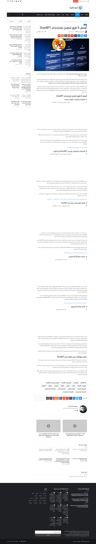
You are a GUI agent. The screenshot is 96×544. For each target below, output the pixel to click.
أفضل (33, 493)
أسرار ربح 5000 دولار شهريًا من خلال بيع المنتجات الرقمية (15, 85)
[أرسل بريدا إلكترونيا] (76, 31)
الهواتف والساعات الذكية (50, 14)
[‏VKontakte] (65, 35)
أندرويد (36, 495)
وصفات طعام (61, 388)
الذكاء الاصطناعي (43, 498)
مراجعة (45, 502)
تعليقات (11, 21)
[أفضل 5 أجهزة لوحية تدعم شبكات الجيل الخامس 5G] (79, 452)
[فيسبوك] (85, 35)
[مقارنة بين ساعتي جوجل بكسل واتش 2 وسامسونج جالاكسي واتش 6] (52, 522)
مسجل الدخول (78, 476)
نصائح (49, 385)
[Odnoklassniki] (62, 35)
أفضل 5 (75, 382)
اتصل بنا (8, 541)
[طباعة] (47, 398)
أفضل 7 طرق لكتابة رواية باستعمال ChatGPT (77, 147)
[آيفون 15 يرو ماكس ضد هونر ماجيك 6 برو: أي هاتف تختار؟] (26, 97)
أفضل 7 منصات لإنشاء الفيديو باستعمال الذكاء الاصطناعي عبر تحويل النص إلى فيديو (16, 36)
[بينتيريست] (72, 35)
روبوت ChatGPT (81, 385)
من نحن (12, 541)
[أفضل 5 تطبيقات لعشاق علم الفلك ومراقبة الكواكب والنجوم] (27, 55)
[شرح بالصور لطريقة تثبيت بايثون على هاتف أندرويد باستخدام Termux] (27, 47)
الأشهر (28, 21)
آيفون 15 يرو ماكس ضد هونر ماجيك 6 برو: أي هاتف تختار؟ (26, 103)
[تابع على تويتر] (77, 31)
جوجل (32, 498)
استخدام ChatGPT (66, 382)
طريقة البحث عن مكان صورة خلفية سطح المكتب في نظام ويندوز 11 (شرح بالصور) (16, 28)
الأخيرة (20, 21)
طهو (62, 385)
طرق (68, 385)
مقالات (77, 14)
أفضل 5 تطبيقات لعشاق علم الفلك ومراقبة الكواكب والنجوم (16, 54)
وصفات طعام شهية (50, 388)
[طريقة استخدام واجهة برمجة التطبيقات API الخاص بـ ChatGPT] (44, 452)
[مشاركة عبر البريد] (50, 398)
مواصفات (35, 502)
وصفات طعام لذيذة (67, 391)
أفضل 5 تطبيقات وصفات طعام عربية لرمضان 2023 (76, 252)
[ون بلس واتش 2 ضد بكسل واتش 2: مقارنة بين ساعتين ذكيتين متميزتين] (59, 521)
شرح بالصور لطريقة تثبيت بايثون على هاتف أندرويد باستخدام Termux (15, 46)
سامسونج (44, 500)
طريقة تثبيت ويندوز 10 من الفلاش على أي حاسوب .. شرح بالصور (15, 61)
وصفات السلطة (81, 388)
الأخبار (82, 14)
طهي (55, 385)
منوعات (58, 14)
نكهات (43, 385)
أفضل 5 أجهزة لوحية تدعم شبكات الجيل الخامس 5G (15, 103)
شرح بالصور (35, 500)
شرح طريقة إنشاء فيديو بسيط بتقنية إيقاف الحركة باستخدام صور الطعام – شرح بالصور (67, 199)
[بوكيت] (59, 35)
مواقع (67, 14)
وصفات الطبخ (71, 388)
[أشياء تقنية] (76, 7)
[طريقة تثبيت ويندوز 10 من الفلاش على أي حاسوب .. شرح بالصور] (27, 63)
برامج (63, 14)
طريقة (30, 500)
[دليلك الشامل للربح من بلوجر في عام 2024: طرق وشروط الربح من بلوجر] (65, 496)
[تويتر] (82, 35)
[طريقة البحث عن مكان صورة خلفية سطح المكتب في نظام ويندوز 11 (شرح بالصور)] (27, 29)
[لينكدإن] (79, 35)
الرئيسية (86, 14)
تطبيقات (72, 14)
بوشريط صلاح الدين (81, 31)
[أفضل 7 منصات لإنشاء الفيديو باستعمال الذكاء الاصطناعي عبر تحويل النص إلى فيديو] (27, 38)
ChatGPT (83, 382)
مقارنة (40, 502)
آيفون (37, 493)
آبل (40, 493)
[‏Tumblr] (75, 35)
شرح (40, 500)
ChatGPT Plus (63, 343)
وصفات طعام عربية (80, 391)
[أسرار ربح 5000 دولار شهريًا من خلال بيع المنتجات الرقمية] (14, 80)
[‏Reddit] (69, 35)
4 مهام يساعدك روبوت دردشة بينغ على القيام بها (75, 302)
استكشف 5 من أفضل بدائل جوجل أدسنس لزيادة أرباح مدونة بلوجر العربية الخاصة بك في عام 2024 (26, 87)
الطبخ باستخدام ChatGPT (52, 382)
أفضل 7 (40, 495)
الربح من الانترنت (40, 14)
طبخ (73, 385)
